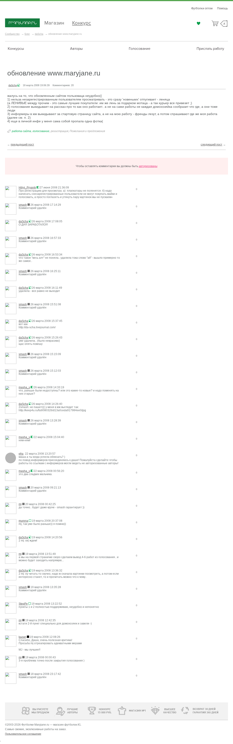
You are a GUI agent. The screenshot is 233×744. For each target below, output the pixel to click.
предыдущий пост (22, 144)
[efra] (10, 458)
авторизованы (148, 166)
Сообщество (12, 34)
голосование (41, 131)
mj (20, 504)
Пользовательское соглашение (23, 733)
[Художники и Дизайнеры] (54, 710)
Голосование (139, 48)
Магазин (54, 22)
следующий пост (211, 144)
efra (21, 453)
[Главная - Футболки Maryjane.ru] (22, 23)
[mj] (10, 509)
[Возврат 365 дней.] (213, 711)
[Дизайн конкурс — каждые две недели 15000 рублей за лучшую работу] (86, 710)
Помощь (222, 8)
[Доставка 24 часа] (182, 711)
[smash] (10, 209)
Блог (27, 34)
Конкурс (81, 22)
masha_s (24, 387)
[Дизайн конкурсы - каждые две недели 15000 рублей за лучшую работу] (22, 710)
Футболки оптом (202, 8)
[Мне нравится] (198, 23)
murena (23, 520)
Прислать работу (210, 48)
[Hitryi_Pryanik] (10, 192)
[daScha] (10, 226)
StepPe (23, 603)
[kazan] (10, 641)
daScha (39, 34)
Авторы (76, 48)
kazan (22, 637)
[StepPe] (10, 608)
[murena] (10, 525)
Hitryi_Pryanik (27, 187)
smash (23, 204)
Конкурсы (16, 48)
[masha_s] (10, 392)
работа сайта (21, 131)
